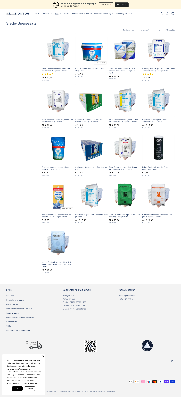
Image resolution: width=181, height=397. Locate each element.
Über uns (10, 296)
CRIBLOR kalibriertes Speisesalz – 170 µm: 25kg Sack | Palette (124, 216)
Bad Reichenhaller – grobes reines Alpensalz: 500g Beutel (55, 168)
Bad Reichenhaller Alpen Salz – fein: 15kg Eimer (89, 70)
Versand (85, 391)
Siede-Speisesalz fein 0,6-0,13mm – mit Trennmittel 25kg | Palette (57, 121)
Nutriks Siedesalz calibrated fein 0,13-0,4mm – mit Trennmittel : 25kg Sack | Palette (57, 264)
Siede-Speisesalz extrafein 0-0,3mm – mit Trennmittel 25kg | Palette (124, 168)
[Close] (43, 356)
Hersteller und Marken (15, 300)
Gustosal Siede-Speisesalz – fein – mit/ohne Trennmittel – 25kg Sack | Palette (122, 71)
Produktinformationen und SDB (19, 309)
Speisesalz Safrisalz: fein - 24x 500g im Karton (91, 168)
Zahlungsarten (12, 304)
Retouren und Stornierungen (18, 330)
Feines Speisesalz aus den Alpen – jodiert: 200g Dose (156, 168)
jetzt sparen (122, 5)
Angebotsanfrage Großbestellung (20, 317)
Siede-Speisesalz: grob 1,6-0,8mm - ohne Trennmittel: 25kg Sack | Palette (158, 70)
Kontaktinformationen (97, 391)
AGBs (8, 326)
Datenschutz (11, 322)
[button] (47, 13)
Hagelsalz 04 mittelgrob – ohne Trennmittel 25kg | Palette (154, 121)
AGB (78, 391)
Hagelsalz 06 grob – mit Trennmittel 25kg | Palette (91, 216)
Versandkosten (12, 313)
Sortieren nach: (129, 30)
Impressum (111, 391)
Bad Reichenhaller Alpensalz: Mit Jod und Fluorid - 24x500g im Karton (56, 216)
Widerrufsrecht (51, 391)
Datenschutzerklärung (66, 391)
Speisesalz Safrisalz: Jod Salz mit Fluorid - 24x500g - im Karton (88, 121)
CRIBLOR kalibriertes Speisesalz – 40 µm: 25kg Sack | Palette (157, 216)
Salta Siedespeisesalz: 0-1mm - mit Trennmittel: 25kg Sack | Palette (56, 70)
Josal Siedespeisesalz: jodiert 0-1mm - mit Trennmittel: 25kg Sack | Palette (124, 121)
